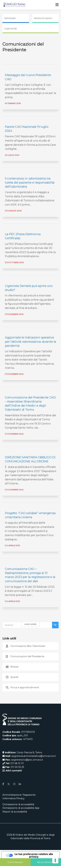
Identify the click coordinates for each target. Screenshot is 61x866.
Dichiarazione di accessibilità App (20, 807)
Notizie (14, 666)
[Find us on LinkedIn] (20, 784)
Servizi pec (10, 18)
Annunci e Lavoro (43, 18)
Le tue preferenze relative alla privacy (34, 855)
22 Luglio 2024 (12, 155)
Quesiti (14, 677)
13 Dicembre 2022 (15, 314)
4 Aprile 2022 (13, 546)
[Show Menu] (57, 5)
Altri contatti (13, 770)
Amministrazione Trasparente (19, 794)
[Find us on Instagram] (14, 784)
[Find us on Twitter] (8, 784)
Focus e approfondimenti (24, 687)
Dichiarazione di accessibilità (18, 804)
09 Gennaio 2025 (13, 103)
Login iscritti (10, 28)
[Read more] (52, 103)
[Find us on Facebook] (3, 784)
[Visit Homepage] (14, 5)
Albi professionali (46, 862)
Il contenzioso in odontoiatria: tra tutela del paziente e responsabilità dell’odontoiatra (29, 182)
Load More (30, 624)
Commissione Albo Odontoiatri (27, 646)
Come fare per (15, 862)
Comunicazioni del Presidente (27, 656)
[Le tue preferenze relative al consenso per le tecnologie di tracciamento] (55, 860)
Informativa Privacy (13, 798)
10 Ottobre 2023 (15, 262)
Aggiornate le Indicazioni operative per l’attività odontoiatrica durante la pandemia (30, 341)
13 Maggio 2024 (14, 211)
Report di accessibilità (14, 811)
